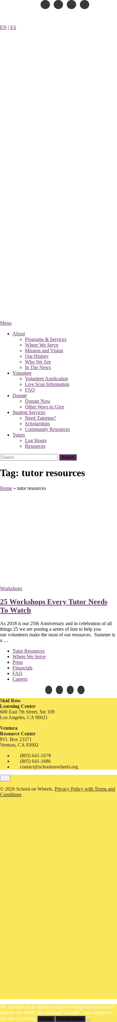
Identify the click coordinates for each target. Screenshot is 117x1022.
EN (3, 27)
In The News (38, 367)
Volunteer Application (46, 378)
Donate (19, 395)
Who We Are (38, 361)
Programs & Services (45, 339)
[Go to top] (5, 778)
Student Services (28, 412)
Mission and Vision (44, 350)
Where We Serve (41, 345)
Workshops (11, 588)
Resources (35, 446)
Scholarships (37, 423)
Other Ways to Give (44, 406)
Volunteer (22, 373)
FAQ (30, 390)
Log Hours (35, 440)
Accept (46, 1018)
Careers (19, 679)
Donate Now (38, 401)
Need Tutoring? (40, 418)
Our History (37, 356)
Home (6, 488)
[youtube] (58, 4)
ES (13, 27)
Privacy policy (70, 1018)
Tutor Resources (28, 651)
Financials (22, 667)
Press (17, 662)
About (18, 333)
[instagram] (71, 4)
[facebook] (45, 4)
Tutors (18, 434)
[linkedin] (84, 4)
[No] (87, 1020)
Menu (6, 323)
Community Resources (47, 429)
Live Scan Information (47, 384)
